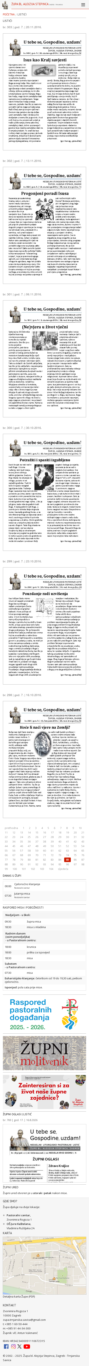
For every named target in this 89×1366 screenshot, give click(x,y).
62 (59, 850)
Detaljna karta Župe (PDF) (19, 1296)
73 (59, 855)
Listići (22, 14)
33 (6, 841)
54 (82, 846)
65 (82, 850)
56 (13, 850)
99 (6, 869)
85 (67, 859)
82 (44, 859)
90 (21, 864)
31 (75, 837)
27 (44, 837)
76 (82, 855)
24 (21, 837)
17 (52, 832)
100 (14, 869)
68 (21, 855)
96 (67, 864)
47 (29, 846)
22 (6, 837)
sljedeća (63, 869)
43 (82, 841)
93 (44, 864)
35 (21, 841)
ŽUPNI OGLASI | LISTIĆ (17, 1114)
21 (82, 832)
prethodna (11, 828)
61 (52, 850)
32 (82, 837)
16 (44, 832)
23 (13, 837)
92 (36, 864)
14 (29, 832)
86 (75, 859)
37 (36, 841)
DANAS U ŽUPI (12, 875)
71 (44, 855)
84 (59, 859)
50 (52, 846)
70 (36, 855)
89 (13, 864)
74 (67, 855)
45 (13, 846)
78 (13, 859)
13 (21, 832)
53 (75, 846)
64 (75, 850)
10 (80, 828)
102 (33, 869)
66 (6, 855)
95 (59, 864)
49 (44, 846)
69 (29, 855)
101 (24, 869)
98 (82, 864)
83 (52, 859)
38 (44, 841)
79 (21, 859)
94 (52, 864)
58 (29, 850)
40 (59, 841)
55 (6, 850)
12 (13, 832)
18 (59, 832)
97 (75, 864)
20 (75, 832)
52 (67, 846)
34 (13, 841)
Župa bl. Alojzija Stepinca (37, 5)
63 (67, 850)
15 (36, 832)
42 (75, 841)
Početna (9, 14)
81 (36, 859)
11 (6, 832)
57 (21, 850)
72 (52, 855)
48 (36, 846)
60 (44, 850)
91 (29, 864)
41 (67, 841)
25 (29, 837)
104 (51, 869)
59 (36, 850)
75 (75, 855)
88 (6, 864)
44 (6, 846)
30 (67, 837)
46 (21, 846)
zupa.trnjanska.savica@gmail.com (24, 1320)
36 (29, 841)
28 (52, 837)
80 (29, 859)
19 (67, 832)
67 (13, 855)
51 (59, 846)
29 (59, 837)
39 (52, 841)
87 (82, 859)
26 (36, 837)
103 (42, 869)
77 (6, 859)
